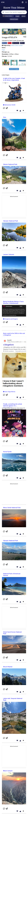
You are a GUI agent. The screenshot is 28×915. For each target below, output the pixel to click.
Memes (23, 16)
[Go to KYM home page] (2, 2)
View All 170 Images (14, 69)
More (23, 43)
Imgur (3, 49)
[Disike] (17, 111)
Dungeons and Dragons (11, 319)
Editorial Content (14, 19)
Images (17, 16)
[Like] (20, 111)
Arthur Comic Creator (17, 45)
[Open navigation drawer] (26, 2)
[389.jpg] (14, 32)
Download (16, 43)
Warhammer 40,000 (10, 105)
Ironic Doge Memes (10, 391)
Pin (10, 43)
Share (5, 43)
